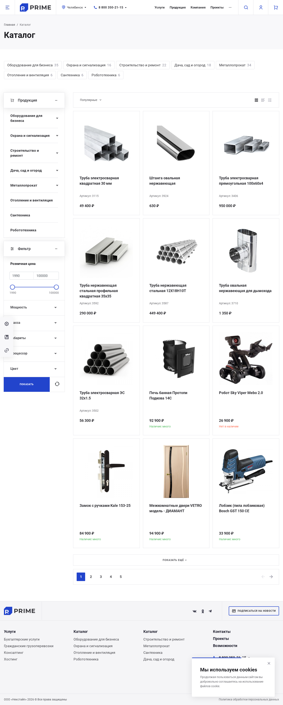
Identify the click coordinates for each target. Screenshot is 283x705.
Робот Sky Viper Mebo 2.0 (241, 393)
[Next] (271, 577)
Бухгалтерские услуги (22, 639)
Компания (198, 7)
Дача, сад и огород (192, 65)
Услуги (160, 7)
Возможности (225, 645)
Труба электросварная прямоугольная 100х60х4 (241, 181)
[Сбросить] (57, 384)
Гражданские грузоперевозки (28, 646)
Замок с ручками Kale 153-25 (105, 505)
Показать (27, 384)
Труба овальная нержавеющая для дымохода (245, 288)
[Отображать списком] (263, 100)
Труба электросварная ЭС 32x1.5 (102, 395)
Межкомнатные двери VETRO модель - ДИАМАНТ (175, 508)
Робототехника (106, 75)
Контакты (222, 631)
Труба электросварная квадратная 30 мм (99, 181)
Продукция (178, 7)
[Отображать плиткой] (256, 100)
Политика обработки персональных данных (249, 699)
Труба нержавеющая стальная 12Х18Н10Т (167, 288)
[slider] (12, 287)
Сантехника (72, 75)
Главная (9, 24)
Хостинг (10, 659)
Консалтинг (13, 652)
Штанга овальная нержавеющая (164, 181)
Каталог (81, 631)
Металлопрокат (235, 65)
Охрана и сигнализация (89, 65)
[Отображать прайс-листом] (269, 100)
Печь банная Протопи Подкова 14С (168, 395)
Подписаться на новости (257, 610)
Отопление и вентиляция (30, 75)
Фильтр (24, 248)
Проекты (217, 7)
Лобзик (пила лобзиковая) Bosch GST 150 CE (242, 508)
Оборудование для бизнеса (32, 65)
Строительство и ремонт (142, 65)
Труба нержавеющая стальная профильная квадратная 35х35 (99, 290)
